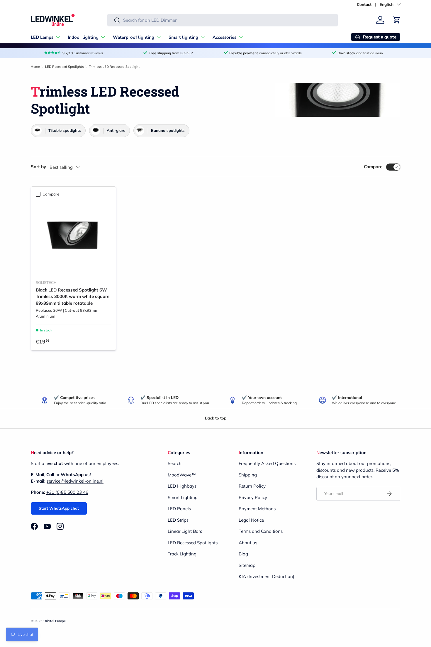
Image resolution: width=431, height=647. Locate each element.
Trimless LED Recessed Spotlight (114, 67)
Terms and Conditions (261, 531)
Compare (373, 166)
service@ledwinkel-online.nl (75, 481)
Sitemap (247, 565)
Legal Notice (251, 520)
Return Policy (252, 486)
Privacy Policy (253, 497)
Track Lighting (182, 554)
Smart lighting (183, 37)
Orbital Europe (54, 621)
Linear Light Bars (185, 531)
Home (35, 67)
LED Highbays (182, 486)
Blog (243, 554)
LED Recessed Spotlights (64, 67)
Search (174, 463)
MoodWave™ (182, 475)
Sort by (38, 166)
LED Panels (179, 508)
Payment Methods (257, 508)
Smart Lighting (183, 497)
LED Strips (178, 520)
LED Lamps (42, 37)
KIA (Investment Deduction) (266, 576)
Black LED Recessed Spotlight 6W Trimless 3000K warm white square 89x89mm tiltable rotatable (72, 296)
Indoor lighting (83, 37)
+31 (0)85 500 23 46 (67, 492)
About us (248, 542)
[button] (396, 20)
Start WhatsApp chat (59, 508)
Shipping (248, 475)
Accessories (224, 37)
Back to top (215, 418)
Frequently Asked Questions (267, 463)
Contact (364, 4)
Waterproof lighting (133, 37)
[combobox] (222, 20)
